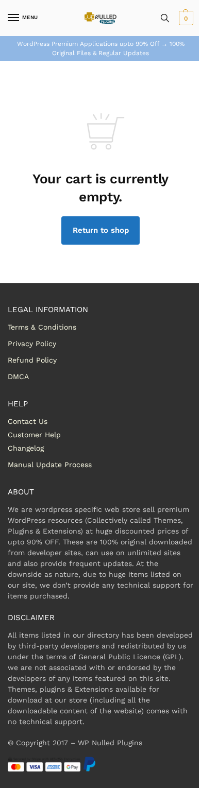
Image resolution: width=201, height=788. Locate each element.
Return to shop (101, 230)
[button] (184, 18)
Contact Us (27, 421)
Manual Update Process (50, 464)
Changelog (26, 448)
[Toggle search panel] (165, 18)
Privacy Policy (32, 343)
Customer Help (34, 435)
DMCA (18, 376)
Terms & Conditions (42, 327)
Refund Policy (32, 360)
